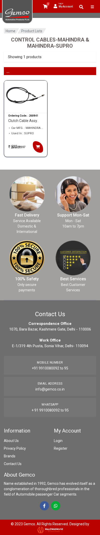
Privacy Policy (15, 448)
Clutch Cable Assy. (23, 121)
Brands (9, 456)
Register (60, 448)
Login (58, 441)
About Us (11, 441)
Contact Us (13, 464)
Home (10, 31)
